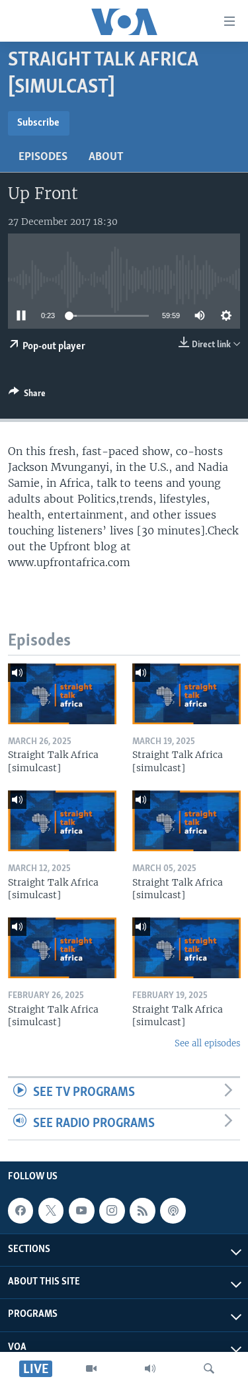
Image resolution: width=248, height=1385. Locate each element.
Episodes (43, 157)
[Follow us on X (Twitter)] (50, 1210)
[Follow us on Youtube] (81, 1210)
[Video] (91, 1368)
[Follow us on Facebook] (20, 1210)
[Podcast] (172, 1210)
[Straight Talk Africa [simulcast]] (62, 693)
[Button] (27, 395)
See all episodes (207, 1043)
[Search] (209, 1368)
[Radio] (150, 1368)
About (106, 157)
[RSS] (142, 1210)
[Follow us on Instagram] (111, 1210)
